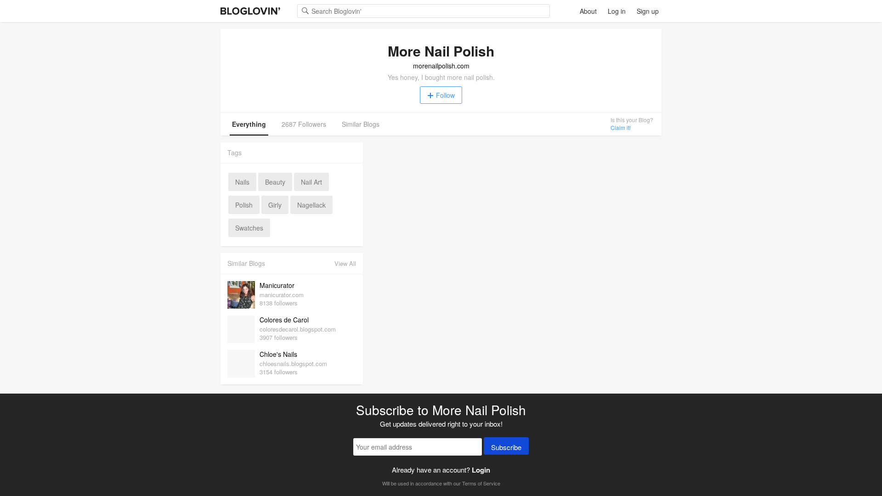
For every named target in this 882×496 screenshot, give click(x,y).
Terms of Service (481, 483)
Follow (445, 95)
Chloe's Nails (278, 354)
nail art (311, 181)
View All (345, 263)
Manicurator (277, 285)
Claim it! (621, 127)
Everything (249, 124)
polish (244, 204)
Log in (617, 11)
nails (242, 181)
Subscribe (506, 447)
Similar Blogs (360, 124)
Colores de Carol (284, 320)
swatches (249, 227)
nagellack (311, 204)
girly (275, 204)
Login (481, 470)
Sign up (648, 11)
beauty (275, 181)
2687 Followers (304, 124)
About (588, 11)
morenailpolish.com (441, 65)
